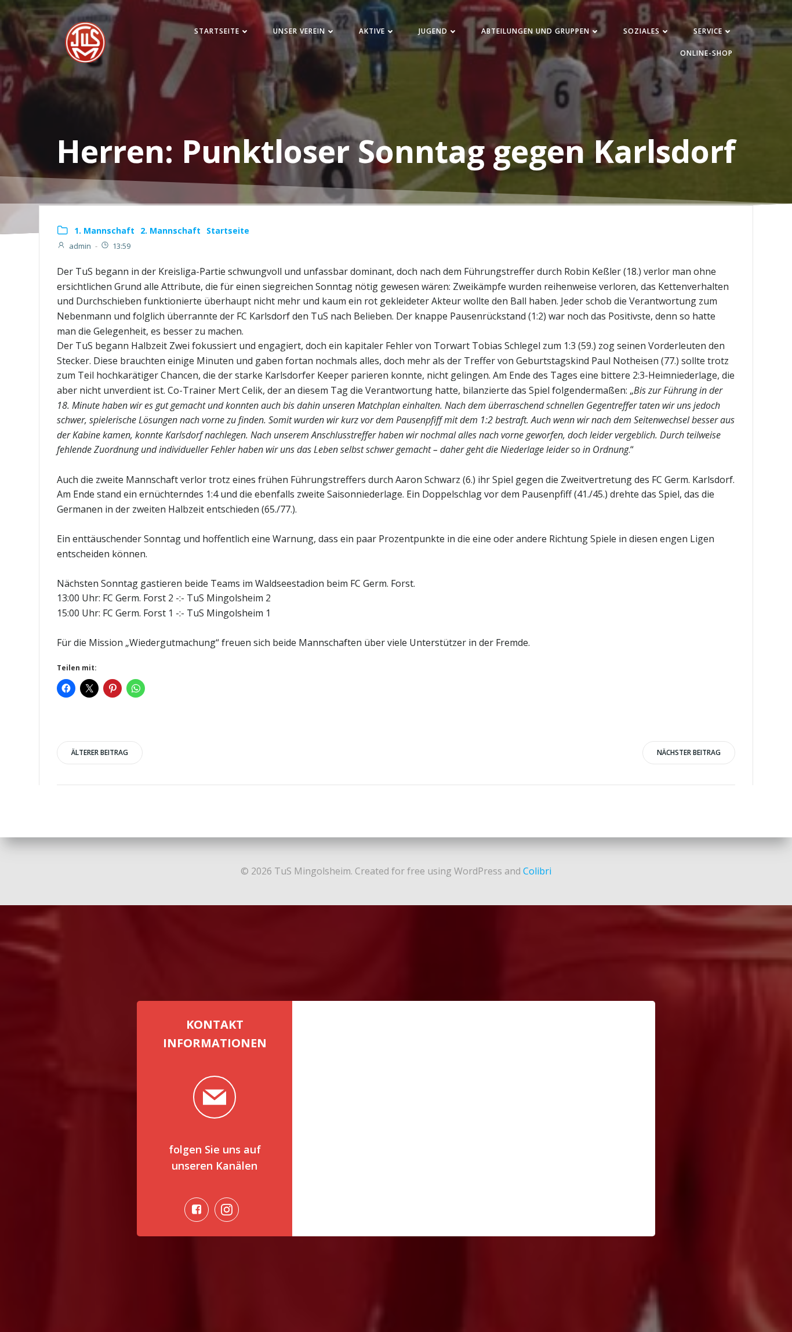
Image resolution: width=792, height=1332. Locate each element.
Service (707, 31)
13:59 (121, 246)
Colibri (537, 871)
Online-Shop (706, 53)
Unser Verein (299, 31)
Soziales (641, 31)
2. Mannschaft (170, 230)
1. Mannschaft (104, 230)
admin (80, 246)
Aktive (372, 31)
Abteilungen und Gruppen (535, 31)
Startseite (216, 31)
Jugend (433, 31)
